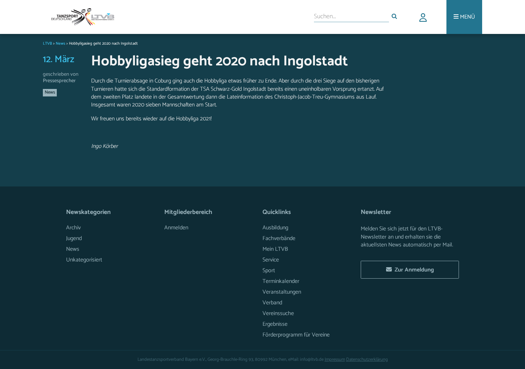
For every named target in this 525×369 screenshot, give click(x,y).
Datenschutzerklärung (367, 359)
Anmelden (176, 228)
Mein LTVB (275, 249)
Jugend (74, 238)
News (50, 92)
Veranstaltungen (281, 292)
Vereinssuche (278, 313)
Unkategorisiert (84, 260)
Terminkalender (280, 281)
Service (270, 260)
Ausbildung (275, 228)
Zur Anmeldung (413, 270)
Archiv (73, 228)
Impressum (335, 359)
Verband (272, 303)
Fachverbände (278, 238)
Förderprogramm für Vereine (296, 335)
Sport (268, 270)
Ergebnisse (275, 324)
